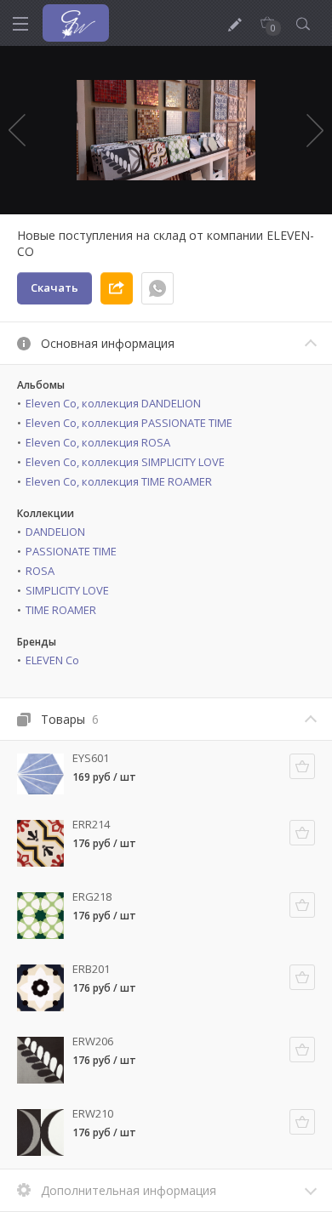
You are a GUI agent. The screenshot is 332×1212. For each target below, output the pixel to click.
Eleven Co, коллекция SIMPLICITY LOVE (125, 461)
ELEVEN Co (52, 660)
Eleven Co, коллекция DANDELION (113, 403)
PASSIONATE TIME (71, 551)
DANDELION (55, 531)
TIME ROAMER (61, 609)
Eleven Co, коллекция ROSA (98, 442)
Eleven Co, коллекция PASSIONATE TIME (129, 422)
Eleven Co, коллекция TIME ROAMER (119, 481)
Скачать (54, 287)
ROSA (40, 570)
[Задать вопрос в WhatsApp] (157, 288)
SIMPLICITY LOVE (67, 590)
